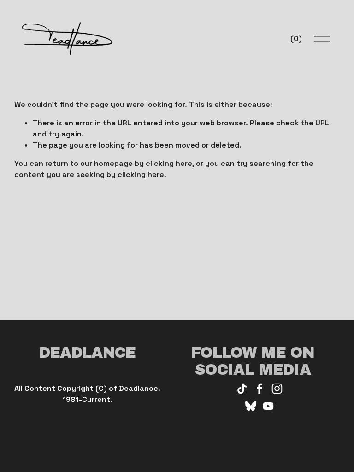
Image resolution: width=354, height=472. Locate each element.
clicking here (169, 163)
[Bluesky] (250, 406)
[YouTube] (268, 406)
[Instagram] (277, 388)
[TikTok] (242, 388)
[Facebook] (259, 388)
